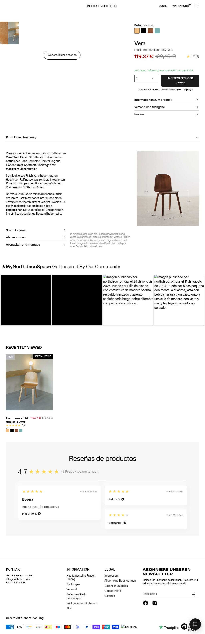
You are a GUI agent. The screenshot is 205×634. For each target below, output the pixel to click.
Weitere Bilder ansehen (62, 55)
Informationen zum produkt (153, 100)
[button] (26, 300)
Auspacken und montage (23, 244)
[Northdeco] (102, 6)
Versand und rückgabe (149, 107)
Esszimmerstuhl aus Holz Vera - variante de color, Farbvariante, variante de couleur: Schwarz (12, 430)
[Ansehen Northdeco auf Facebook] (146, 603)
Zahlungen (73, 584)
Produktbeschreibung (21, 137)
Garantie (110, 595)
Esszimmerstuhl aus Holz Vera (17, 420)
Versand (71, 589)
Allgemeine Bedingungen (120, 580)
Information (77, 569)
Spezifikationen (16, 230)
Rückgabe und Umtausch (81, 603)
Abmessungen (16, 237)
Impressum (112, 575)
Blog (69, 608)
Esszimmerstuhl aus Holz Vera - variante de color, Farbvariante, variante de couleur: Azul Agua (20, 430)
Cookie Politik (113, 590)
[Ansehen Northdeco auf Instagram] (155, 603)
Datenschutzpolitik (116, 585)
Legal (110, 569)
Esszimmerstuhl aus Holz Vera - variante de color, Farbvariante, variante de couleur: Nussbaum (16, 430)
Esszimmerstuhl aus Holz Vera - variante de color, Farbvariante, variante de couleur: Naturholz (7, 430)
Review (139, 114)
